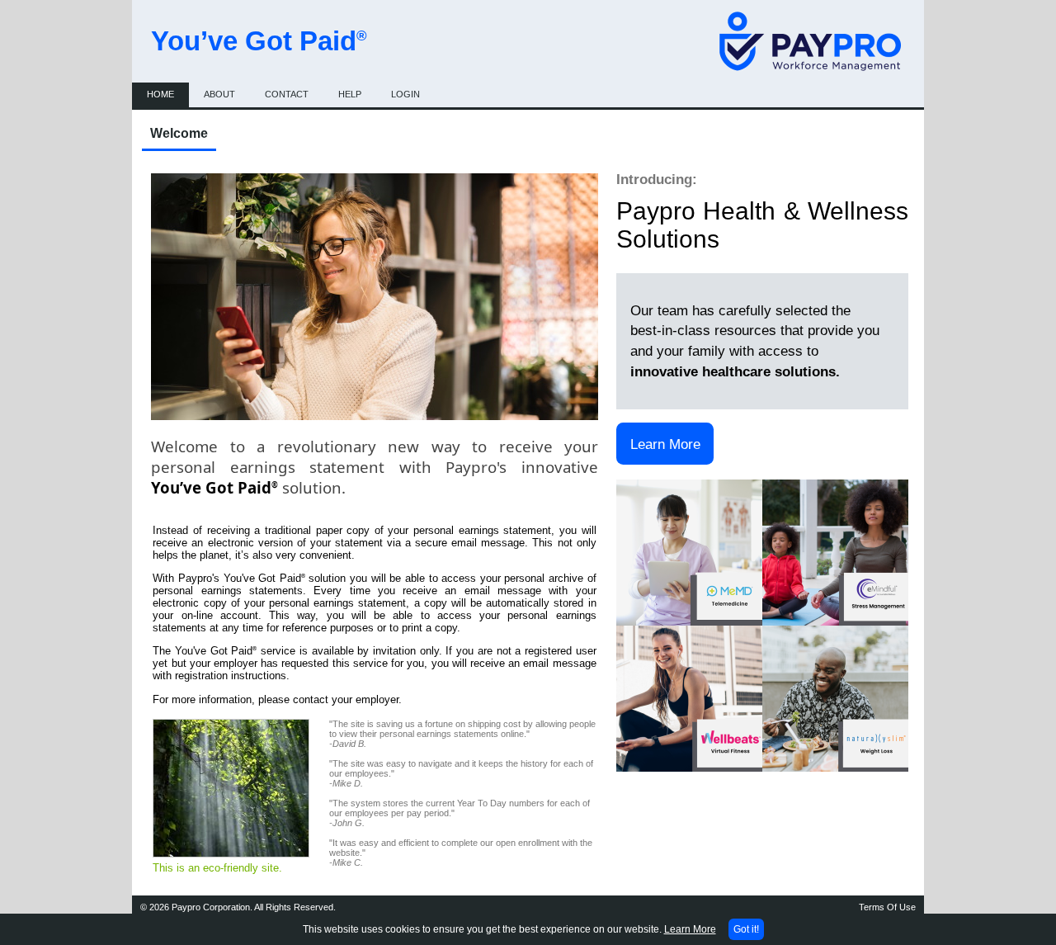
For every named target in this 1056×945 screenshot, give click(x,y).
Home (160, 94)
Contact (287, 94)
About (219, 94)
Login (405, 94)
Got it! (746, 929)
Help (349, 94)
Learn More (665, 444)
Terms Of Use (887, 907)
